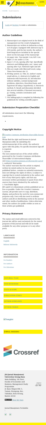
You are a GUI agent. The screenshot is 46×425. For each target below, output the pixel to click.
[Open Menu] (2, 2)
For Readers (8, 260)
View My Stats (17, 400)
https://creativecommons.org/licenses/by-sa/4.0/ (24, 161)
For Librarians (9, 267)
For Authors (8, 264)
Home (4, 11)
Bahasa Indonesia (10, 244)
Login (7, 25)
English (6, 241)
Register (15, 25)
